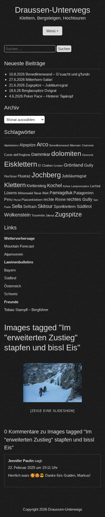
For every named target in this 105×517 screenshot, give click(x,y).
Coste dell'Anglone (17, 155)
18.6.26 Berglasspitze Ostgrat (32, 90)
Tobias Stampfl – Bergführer (26, 310)
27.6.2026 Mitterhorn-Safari (30, 79)
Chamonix (88, 145)
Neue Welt (41, 193)
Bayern (10, 270)
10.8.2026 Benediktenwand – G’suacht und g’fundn (49, 74)
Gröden (58, 165)
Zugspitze (68, 214)
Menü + (52, 31)
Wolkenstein (17, 214)
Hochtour (10, 176)
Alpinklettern (11, 145)
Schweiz (11, 294)
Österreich (12, 286)
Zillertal (50, 215)
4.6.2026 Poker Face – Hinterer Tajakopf (41, 96)
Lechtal (95, 186)
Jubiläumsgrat (74, 176)
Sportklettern (65, 207)
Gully (88, 165)
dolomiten (66, 153)
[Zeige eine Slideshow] (52, 411)
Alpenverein (13, 254)
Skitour (45, 206)
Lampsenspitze (80, 186)
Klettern (15, 185)
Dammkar (40, 154)
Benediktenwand (59, 145)
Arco (42, 144)
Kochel (54, 185)
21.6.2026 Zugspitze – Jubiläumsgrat (38, 85)
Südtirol (84, 206)
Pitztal (17, 199)
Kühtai (66, 186)
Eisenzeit (87, 154)
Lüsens (10, 193)
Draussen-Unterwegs (52, 9)
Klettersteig (36, 186)
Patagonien (84, 193)
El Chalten (45, 165)
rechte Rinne (54, 199)
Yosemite (38, 215)
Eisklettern (20, 164)
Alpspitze (28, 145)
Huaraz (24, 176)
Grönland (73, 165)
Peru (8, 199)
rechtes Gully (79, 199)
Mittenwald (25, 193)
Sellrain (30, 207)
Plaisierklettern (31, 200)
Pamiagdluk (61, 192)
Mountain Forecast (19, 246)
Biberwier (75, 145)
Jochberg (46, 175)
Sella (17, 206)
